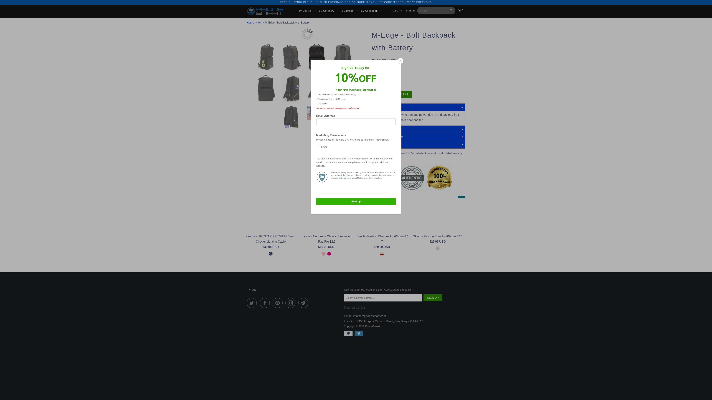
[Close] (400, 61)
